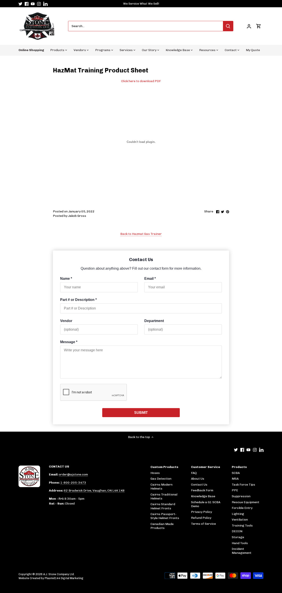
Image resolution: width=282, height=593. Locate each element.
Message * (68, 342)
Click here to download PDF (141, 81)
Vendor (66, 321)
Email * (150, 278)
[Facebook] (26, 4)
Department (154, 321)
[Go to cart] (258, 26)
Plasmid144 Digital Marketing (64, 578)
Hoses (155, 473)
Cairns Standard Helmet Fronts (162, 506)
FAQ (194, 473)
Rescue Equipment (245, 502)
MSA (235, 479)
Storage (238, 537)
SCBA (236, 473)
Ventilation (240, 519)
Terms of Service (203, 524)
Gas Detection (160, 479)
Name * (66, 278)
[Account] (249, 26)
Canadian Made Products (162, 526)
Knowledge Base (203, 496)
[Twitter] (20, 4)
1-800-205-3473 (73, 482)
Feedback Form (202, 490)
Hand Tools (240, 543)
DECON (237, 531)
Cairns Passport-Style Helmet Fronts (164, 516)
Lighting (238, 514)
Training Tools (242, 525)
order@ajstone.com (73, 474)
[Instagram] (39, 4)
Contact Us (199, 484)
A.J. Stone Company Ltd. (58, 574)
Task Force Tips (243, 484)
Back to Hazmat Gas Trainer (141, 234)
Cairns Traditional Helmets (163, 496)
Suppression (241, 496)
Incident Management (241, 551)
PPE (235, 490)
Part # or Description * (78, 300)
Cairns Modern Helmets (161, 486)
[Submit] (228, 26)
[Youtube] (33, 4)
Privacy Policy (201, 512)
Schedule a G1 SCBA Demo (205, 504)
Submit (141, 412)
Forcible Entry (242, 508)
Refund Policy (201, 518)
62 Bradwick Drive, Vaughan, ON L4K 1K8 (94, 490)
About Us (197, 479)
